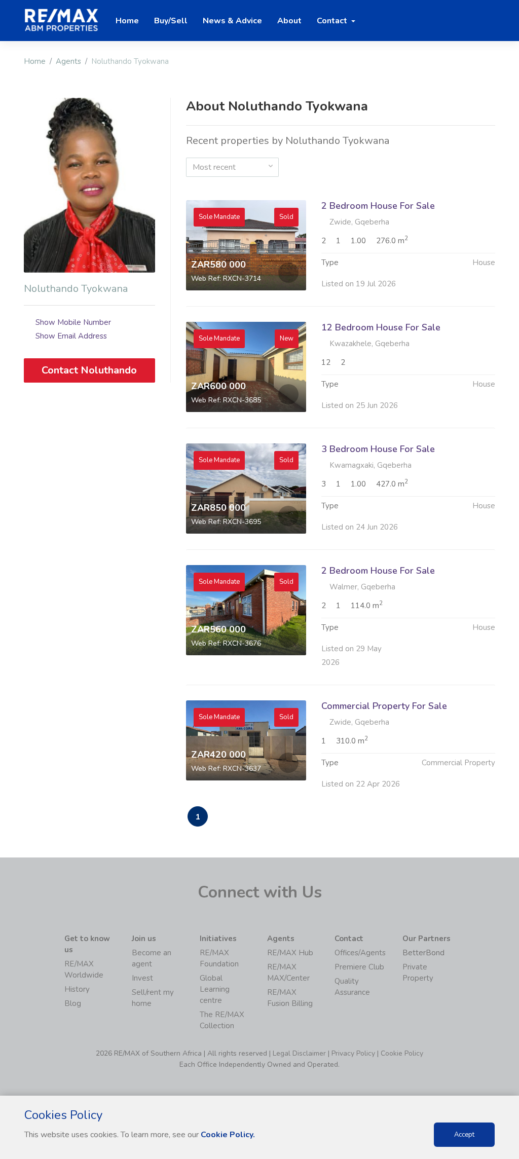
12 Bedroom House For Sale (380, 327)
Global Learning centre (215, 989)
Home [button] (127, 20)
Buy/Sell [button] (171, 20)
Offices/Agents (360, 953)
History (77, 989)
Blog (72, 1003)
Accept (464, 1134)
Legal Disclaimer (299, 1053)
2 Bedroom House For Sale (378, 206)
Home (35, 61)
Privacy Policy (353, 1053)
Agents (68, 61)
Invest (142, 978)
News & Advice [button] (232, 20)
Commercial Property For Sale (384, 706)
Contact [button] (333, 20)
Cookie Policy (402, 1053)
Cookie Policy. (228, 1134)
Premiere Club (359, 967)
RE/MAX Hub (290, 953)
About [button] (289, 20)
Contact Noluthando (89, 370)
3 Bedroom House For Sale (378, 449)
